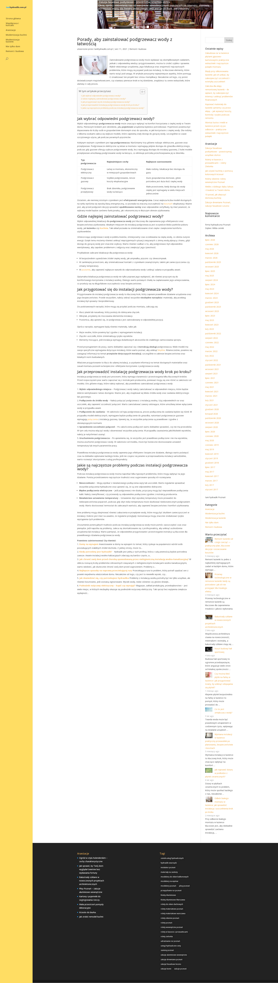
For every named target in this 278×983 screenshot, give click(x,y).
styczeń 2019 (211, 458)
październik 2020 (213, 418)
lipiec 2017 (210, 467)
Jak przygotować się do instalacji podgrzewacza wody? (106, 102)
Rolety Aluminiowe (168, 895)
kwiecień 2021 (211, 391)
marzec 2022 (211, 351)
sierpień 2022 (211, 338)
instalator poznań (168, 867)
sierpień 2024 (211, 280)
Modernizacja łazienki (13, 41)
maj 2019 (209, 449)
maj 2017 (209, 471)
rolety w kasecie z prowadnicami (174, 932)
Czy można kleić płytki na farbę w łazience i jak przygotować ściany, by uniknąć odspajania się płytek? (219, 680)
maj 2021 (209, 387)
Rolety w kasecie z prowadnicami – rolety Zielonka (215, 163)
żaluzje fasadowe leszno (171, 964)
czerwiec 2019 (212, 445)
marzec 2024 (211, 298)
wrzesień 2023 (212, 311)
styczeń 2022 (211, 360)
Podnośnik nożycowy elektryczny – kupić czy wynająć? (107, 585)
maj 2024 (209, 289)
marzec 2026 (211, 257)
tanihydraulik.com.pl (103, 49)
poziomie (86, 269)
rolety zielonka (167, 936)
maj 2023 (209, 320)
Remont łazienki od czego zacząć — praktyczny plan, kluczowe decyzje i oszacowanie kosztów (219, 545)
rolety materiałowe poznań (172, 909)
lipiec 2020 (210, 431)
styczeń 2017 (211, 489)
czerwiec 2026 (212, 244)
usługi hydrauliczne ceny (171, 946)
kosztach (168, 203)
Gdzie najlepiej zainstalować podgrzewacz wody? (104, 99)
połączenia (93, 419)
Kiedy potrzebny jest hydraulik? (95, 551)
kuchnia (104, 228)
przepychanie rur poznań (171, 890)
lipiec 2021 (210, 378)
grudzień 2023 (212, 302)
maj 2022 (209, 347)
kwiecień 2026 (211, 253)
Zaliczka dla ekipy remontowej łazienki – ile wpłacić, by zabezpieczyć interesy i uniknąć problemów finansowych (219, 93)
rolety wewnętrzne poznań (172, 927)
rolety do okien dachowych (172, 904)
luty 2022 (209, 355)
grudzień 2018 (212, 462)
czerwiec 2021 (212, 382)
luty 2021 (209, 400)
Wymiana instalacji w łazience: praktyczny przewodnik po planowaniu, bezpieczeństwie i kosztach (219, 741)
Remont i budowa (15, 51)
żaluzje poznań (180, 969)
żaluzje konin (166, 969)
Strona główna (13, 19)
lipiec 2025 (210, 271)
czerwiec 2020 (212, 436)
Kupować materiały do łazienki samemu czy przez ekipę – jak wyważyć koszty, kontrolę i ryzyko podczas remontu (218, 111)
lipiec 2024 (210, 284)
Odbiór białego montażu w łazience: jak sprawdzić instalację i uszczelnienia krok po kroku (219, 805)
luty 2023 (209, 329)
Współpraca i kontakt (12, 24)
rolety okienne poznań (170, 918)
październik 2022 (213, 333)
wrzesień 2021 (212, 369)
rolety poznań (166, 922)
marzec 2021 (211, 395)
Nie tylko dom (13, 46)
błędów (161, 350)
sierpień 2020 (211, 427)
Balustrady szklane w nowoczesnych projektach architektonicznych (91, 880)
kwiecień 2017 (211, 476)
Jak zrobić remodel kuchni (91, 916)
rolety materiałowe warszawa (173, 913)
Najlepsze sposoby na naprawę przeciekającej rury (105, 570)
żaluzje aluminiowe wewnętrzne (174, 955)
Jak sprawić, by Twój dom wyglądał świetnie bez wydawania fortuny (91, 869)
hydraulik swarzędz (169, 863)
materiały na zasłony (169, 872)
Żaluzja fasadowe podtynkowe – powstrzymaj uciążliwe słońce (218, 151)
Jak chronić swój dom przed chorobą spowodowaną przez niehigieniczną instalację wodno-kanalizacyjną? (134, 559)
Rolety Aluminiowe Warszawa (173, 899)
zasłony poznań (167, 950)
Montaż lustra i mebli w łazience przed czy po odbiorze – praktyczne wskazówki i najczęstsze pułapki (216, 129)
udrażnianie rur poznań (170, 941)
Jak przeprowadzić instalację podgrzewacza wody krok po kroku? (111, 105)
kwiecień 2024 (211, 293)
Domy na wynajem (88, 544)
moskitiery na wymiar (169, 881)
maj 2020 (209, 440)
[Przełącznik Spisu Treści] (141, 91)
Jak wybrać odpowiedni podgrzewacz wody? (102, 95)
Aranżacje (11, 30)
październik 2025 (213, 262)
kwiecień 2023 (211, 324)
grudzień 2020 (212, 409)
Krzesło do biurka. (87, 912)
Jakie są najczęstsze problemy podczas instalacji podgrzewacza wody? (113, 108)
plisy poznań (184, 886)
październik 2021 (213, 364)
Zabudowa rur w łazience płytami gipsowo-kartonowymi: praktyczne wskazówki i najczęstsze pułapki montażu (217, 60)
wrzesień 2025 (212, 266)
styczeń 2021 (211, 404)
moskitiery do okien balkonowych (175, 876)
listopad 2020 (211, 413)
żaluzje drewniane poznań (171, 959)
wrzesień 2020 (212, 422)
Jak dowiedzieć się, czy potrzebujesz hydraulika (104, 578)
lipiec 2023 (210, 315)
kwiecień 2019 (211, 454)
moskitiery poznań (168, 886)
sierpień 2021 (211, 373)
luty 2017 (209, 485)
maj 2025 (209, 275)
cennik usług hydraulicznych (172, 858)
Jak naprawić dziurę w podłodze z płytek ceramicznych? (219, 773)
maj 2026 (209, 248)
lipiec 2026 (210, 239)
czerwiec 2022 (212, 342)
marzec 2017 (211, 480)
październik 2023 (213, 306)
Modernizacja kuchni (16, 35)
